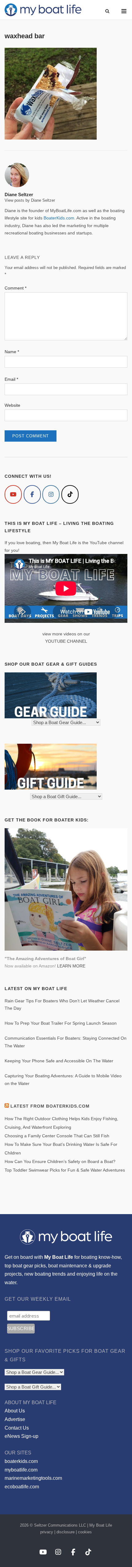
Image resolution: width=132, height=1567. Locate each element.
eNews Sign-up (21, 1436)
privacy (46, 1532)
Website (12, 405)
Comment (15, 288)
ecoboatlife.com (22, 1486)
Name (12, 351)
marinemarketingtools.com (33, 1478)
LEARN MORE (71, 965)
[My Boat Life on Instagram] (51, 494)
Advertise (15, 1419)
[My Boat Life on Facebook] (32, 494)
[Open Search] (107, 11)
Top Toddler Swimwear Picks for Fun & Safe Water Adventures (65, 1170)
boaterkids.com (21, 1461)
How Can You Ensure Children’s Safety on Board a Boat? (60, 1161)
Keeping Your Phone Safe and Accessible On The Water (59, 1060)
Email (11, 379)
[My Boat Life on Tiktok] (70, 494)
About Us (15, 1410)
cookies (85, 1532)
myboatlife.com (21, 1469)
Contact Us (17, 1427)
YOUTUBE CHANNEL (66, 641)
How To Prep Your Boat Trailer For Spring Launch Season (61, 1023)
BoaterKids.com (59, 217)
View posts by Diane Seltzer (30, 200)
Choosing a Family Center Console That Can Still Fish (57, 1135)
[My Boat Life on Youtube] (13, 494)
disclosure (65, 1532)
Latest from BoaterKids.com (50, 1106)
